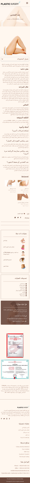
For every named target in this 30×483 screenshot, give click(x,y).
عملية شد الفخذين (24, 64)
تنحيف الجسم (20, 214)
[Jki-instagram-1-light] (6, 418)
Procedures (16, 19)
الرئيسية (21, 19)
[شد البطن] (22, 183)
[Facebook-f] (9, 418)
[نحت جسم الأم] (10, 183)
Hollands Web (20, 479)
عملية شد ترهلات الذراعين (23, 203)
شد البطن (26, 189)
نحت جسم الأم (13, 189)
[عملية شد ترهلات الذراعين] (22, 197)
